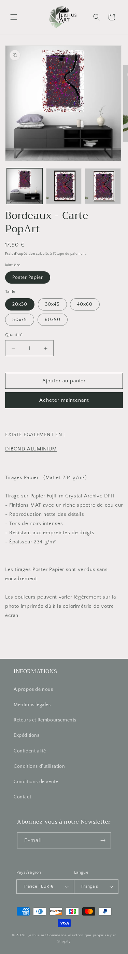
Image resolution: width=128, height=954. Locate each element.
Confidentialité (30, 751)
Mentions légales (32, 704)
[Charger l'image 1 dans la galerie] (25, 186)
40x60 (85, 304)
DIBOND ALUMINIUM (31, 449)
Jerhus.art (37, 935)
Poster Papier (27, 277)
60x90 (52, 319)
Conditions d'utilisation (39, 766)
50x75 (19, 319)
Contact (22, 797)
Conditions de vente (36, 781)
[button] (13, 17)
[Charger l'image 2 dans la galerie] (64, 186)
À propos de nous (33, 689)
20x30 (19, 304)
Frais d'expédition (20, 254)
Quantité (14, 334)
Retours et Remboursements (45, 720)
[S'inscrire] (103, 840)
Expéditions (27, 735)
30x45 (52, 304)
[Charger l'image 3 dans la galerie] (103, 186)
